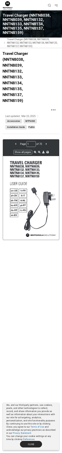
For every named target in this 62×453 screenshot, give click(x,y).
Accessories (13, 121)
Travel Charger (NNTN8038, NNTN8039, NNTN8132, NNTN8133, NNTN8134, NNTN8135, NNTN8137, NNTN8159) (32, 43)
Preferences (29, 439)
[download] (43, 152)
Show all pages (23, 152)
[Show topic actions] (53, 109)
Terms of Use (37, 427)
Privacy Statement (22, 433)
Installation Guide (16, 127)
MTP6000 (30, 121)
